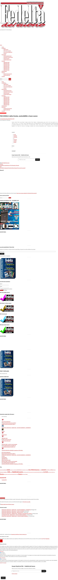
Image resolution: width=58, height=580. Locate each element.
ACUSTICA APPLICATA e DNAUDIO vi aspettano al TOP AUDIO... (12, 450)
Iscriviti (37, 159)
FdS (2, 162)
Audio (8, 469)
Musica (2, 474)
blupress (37, 469)
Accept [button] (42, 538)
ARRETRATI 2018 (6, 67)
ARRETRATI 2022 (6, 62)
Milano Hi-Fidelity (52, 472)
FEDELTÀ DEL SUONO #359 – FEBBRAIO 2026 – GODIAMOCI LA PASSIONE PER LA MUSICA (17, 513)
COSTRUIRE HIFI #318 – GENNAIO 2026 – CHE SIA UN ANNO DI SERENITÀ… (14, 514)
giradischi (27, 472)
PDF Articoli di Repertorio (8, 52)
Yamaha (26, 474)
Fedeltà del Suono (3, 113)
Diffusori (52, 469)
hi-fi (45, 472)
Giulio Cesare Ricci (30, 472)
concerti (43, 469)
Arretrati (3, 61)
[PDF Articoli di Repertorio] (3, 420)
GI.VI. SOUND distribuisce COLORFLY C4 (8, 462)
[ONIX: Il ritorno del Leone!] (6, 439)
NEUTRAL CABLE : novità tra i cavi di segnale (9, 444)
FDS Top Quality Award (7, 90)
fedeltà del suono (6, 162)
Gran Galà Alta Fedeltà (36, 472)
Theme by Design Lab (22, 534)
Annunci (3, 72)
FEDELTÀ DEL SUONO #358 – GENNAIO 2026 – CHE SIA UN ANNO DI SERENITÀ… (15, 516)
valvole (24, 474)
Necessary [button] (2, 551)
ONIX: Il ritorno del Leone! (6, 440)
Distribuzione (2, 472)
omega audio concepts (7, 474)
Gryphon (40, 472)
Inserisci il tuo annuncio (8, 73)
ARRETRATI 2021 (6, 63)
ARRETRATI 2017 (6, 68)
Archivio (5, 53)
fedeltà (11, 472)
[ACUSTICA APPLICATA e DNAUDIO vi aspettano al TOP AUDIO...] (3, 449)
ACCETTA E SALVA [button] (3, 562)
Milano (48, 472)
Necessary (3, 552)
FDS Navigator (4, 71)
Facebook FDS (3, 477)
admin (2, 118)
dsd (6, 472)
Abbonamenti (6, 49)
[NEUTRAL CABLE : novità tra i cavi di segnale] (3, 443)
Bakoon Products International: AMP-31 (8, 424)
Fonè (25, 472)
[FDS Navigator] (3, 433)
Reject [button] (44, 538)
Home (3, 47)
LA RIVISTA (4, 48)
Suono (20, 474)
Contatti (3, 76)
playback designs (12, 474)
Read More (47, 538)
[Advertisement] (29, 37)
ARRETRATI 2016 (6, 70)
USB (22, 474)
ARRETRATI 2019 (6, 66)
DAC (48, 469)
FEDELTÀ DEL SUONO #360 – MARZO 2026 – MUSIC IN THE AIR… (12, 512)
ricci (17, 474)
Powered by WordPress (15, 534)
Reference (15, 474)
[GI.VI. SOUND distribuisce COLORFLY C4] (9, 445)
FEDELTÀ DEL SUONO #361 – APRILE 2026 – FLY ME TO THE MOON (13, 511)
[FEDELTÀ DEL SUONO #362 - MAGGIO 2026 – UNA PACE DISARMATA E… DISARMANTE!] (3, 426)
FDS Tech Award (6, 58)
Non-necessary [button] (2, 557)
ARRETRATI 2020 (6, 99)
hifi (47, 472)
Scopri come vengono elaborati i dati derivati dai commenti (26, 193)
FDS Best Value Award (7, 59)
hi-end (42, 472)
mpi (54, 472)
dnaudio (5, 472)
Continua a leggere (14, 573)
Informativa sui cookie (26, 501)
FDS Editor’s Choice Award (8, 57)
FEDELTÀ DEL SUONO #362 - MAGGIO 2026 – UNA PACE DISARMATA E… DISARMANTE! (16, 427)
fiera (23, 472)
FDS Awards (4, 54)
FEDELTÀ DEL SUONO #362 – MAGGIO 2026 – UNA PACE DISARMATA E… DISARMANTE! (16, 509)
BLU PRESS (32, 469)
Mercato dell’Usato (7, 75)
